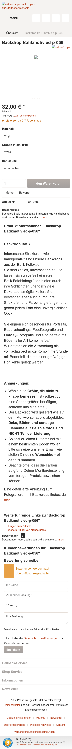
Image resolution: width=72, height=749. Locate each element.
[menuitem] (10, 18)
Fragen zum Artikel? (19, 526)
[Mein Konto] (56, 18)
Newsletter (56, 717)
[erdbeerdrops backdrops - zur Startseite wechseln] (19, 12)
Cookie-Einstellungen (19, 717)
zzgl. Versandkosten (25, 115)
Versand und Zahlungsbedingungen (34, 732)
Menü (14, 17)
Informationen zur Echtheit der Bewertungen (36, 745)
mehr (43, 217)
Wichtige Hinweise (40, 724)
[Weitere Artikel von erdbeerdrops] (61, 48)
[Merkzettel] (46, 18)
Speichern (13, 650)
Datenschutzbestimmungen (41, 638)
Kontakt (60, 724)
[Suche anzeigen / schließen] (36, 18)
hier (7, 499)
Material (40, 717)
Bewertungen (10, 535)
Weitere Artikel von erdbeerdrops (26, 530)
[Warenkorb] (66, 18)
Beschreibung (10, 210)
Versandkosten (12, 704)
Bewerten (24, 192)
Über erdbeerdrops (14, 724)
